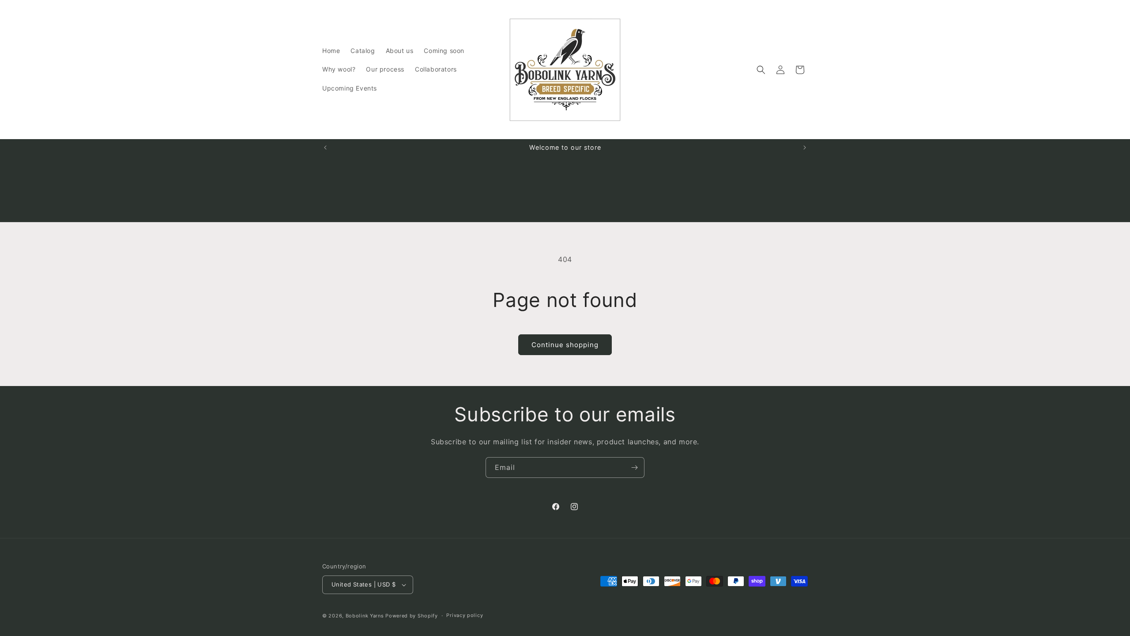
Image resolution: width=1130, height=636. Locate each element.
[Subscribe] (634, 467)
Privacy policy (464, 615)
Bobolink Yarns (365, 616)
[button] (761, 70)
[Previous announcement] (325, 147)
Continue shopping (565, 345)
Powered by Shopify (411, 616)
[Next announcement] (804, 147)
